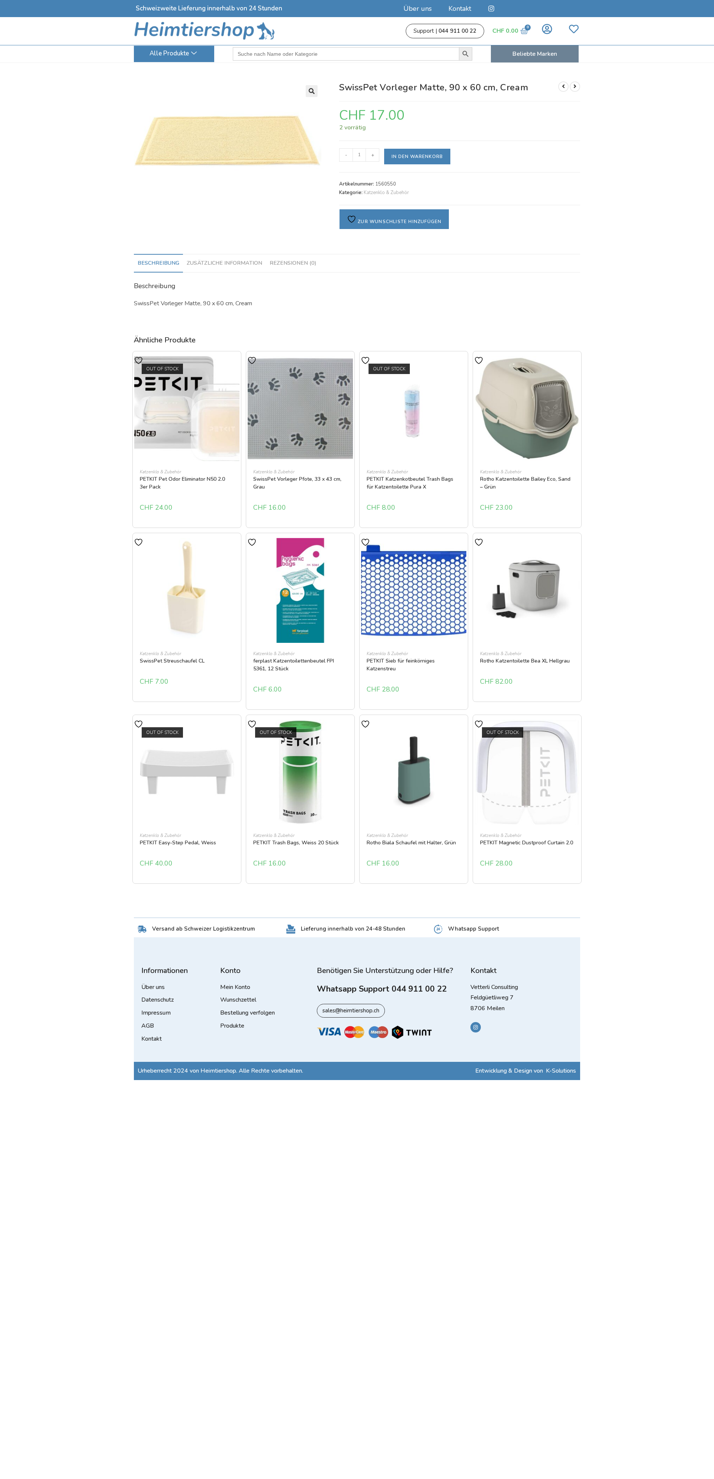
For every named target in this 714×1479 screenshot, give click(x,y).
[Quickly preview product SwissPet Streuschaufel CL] (235, 551)
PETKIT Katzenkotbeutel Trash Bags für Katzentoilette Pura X (410, 483)
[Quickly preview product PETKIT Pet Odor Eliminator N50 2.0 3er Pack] (235, 369)
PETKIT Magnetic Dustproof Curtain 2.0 (526, 842)
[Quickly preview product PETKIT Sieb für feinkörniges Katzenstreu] (462, 551)
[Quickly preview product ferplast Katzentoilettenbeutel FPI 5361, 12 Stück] (349, 551)
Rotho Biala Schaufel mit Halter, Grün (411, 842)
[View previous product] (563, 86)
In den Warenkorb (417, 157)
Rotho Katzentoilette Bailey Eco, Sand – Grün (525, 483)
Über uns (417, 8)
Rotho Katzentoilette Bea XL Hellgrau (525, 660)
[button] (312, 91)
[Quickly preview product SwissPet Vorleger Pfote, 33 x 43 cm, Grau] (349, 369)
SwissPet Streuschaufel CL (172, 660)
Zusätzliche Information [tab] (224, 263)
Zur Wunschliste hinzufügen (398, 222)
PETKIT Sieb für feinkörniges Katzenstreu (401, 664)
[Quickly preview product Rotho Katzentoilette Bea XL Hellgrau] (576, 551)
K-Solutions (561, 1071)
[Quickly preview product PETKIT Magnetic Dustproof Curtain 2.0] (576, 732)
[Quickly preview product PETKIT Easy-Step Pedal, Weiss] (235, 732)
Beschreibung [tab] (158, 263)
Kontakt (459, 8)
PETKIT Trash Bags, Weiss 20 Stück (296, 842)
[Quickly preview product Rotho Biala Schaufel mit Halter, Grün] (462, 732)
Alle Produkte (169, 53)
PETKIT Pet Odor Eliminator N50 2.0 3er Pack (182, 483)
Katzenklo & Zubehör (386, 192)
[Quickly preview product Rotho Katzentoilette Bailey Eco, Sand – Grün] (576, 369)
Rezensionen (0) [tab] (293, 263)
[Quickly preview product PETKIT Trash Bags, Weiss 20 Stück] (349, 732)
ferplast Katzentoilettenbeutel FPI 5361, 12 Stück (293, 664)
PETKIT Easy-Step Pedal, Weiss (178, 842)
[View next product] (575, 86)
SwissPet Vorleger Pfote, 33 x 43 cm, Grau (297, 483)
